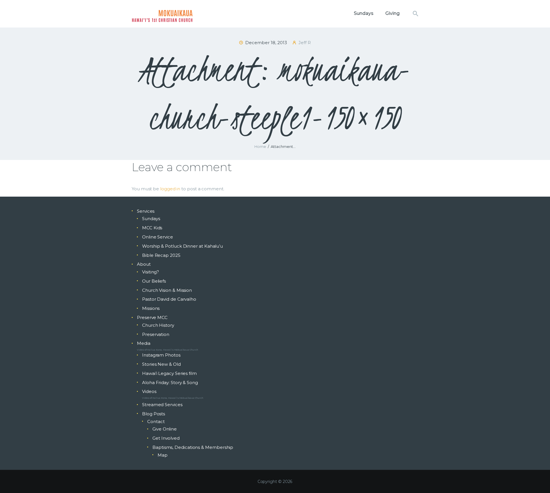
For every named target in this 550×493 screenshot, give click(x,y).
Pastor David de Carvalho (169, 299)
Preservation (155, 334)
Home (260, 146)
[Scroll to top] (535, 479)
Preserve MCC (152, 317)
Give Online (164, 429)
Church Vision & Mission (167, 290)
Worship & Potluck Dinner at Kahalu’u (182, 246)
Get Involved (166, 438)
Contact (155, 421)
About (144, 264)
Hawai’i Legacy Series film (169, 373)
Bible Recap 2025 (161, 255)
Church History (158, 325)
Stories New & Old (161, 364)
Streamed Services (162, 404)
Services (145, 211)
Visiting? (150, 272)
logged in (170, 188)
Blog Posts (153, 413)
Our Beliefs (154, 281)
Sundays (151, 218)
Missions (151, 308)
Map (163, 455)
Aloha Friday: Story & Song (170, 382)
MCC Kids (152, 227)
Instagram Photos (161, 355)
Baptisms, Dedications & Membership (192, 447)
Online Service (157, 237)
